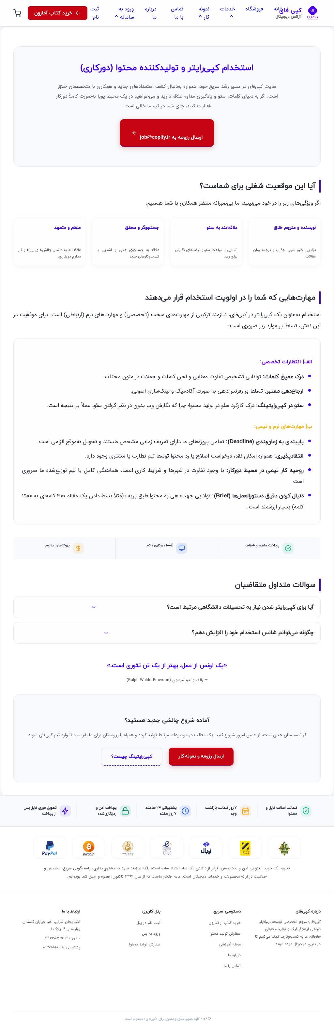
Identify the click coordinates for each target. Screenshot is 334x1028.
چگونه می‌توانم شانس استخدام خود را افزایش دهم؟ (253, 633)
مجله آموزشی (230, 944)
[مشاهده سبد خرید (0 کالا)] (17, 13)
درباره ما (234, 955)
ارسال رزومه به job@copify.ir (171, 137)
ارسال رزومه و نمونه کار (201, 756)
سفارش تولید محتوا (225, 933)
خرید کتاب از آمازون (224, 923)
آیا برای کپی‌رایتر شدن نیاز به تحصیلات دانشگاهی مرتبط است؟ (240, 607)
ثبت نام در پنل (148, 923)
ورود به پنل (151, 933)
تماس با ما (232, 966)
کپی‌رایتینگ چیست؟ (131, 757)
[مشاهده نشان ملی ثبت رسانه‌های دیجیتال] (128, 848)
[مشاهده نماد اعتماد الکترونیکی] (167, 848)
